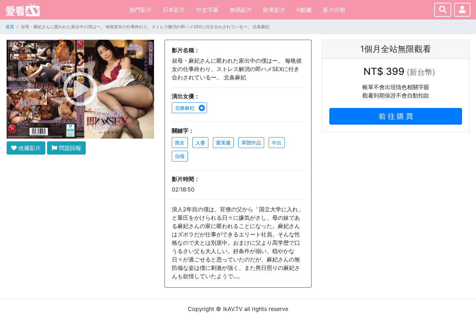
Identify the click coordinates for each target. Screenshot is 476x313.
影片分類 (334, 9)
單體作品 (251, 143)
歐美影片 (274, 9)
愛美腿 (223, 143)
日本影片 (174, 9)
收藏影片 (29, 147)
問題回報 (69, 147)
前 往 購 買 (396, 116)
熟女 (180, 143)
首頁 (10, 26)
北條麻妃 (185, 108)
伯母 (180, 156)
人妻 (200, 143)
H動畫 (304, 9)
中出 (277, 143)
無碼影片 (241, 9)
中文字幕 (207, 9)
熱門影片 (140, 9)
